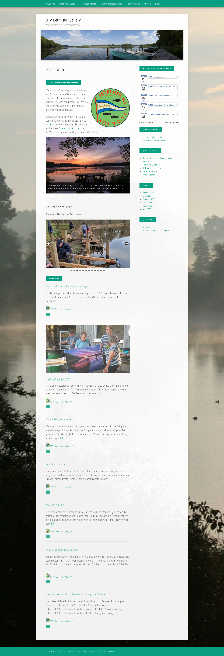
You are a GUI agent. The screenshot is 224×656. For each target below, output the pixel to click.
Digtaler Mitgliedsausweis (59, 419)
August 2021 (148, 206)
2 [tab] (74, 270)
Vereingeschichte (151, 136)
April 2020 (147, 209)
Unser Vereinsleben (67, 4)
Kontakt (146, 227)
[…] (100, 393)
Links (157, 4)
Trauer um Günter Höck (58, 378)
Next (126, 243)
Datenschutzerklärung (70, 128)
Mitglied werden (89, 4)
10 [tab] (98, 270)
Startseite (50, 4)
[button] (147, 122)
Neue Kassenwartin (55, 464)
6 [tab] (86, 270)
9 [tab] (95, 270)
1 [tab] (71, 270)
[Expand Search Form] (179, 3)
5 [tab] (83, 270)
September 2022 (150, 202)
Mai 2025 (146, 196)
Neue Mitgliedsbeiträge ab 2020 (62, 549)
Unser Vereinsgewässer (111, 4)
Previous (48, 243)
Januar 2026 (148, 192)
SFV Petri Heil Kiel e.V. (64, 20)
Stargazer (111, 651)
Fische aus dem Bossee (154, 140)
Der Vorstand (134, 4)
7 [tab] (89, 270)
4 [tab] (80, 270)
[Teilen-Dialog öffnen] (48, 314)
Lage (162, 136)
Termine (147, 4)
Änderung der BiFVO (56, 505)
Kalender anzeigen (169, 122)
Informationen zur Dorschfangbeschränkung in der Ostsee (75, 594)
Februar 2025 (148, 199)
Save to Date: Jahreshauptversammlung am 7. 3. (70, 286)
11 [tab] (101, 270)
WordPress (98, 651)
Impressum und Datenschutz (156, 230)
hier (51, 124)
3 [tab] (77, 270)
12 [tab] (104, 270)
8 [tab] (92, 270)
